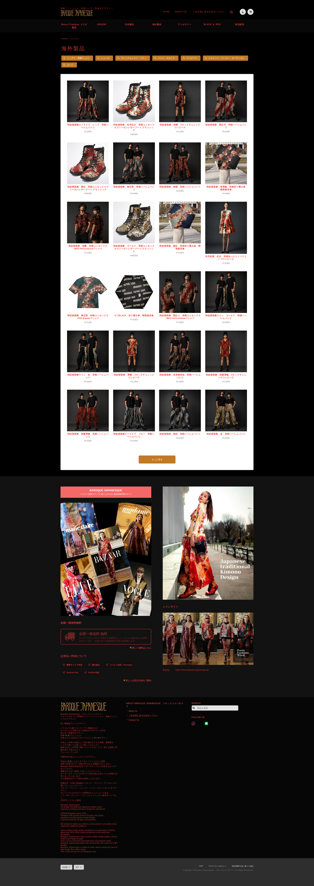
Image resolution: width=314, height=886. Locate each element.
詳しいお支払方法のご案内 (138, 680)
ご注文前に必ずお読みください (209, 11)
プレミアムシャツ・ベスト (133, 58)
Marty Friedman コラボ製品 (74, 26)
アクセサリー (185, 24)
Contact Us (134, 720)
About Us (181, 11)
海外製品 (157, 24)
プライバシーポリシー (217, 866)
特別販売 (239, 24)
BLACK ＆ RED (212, 24)
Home (166, 11)
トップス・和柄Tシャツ (78, 58)
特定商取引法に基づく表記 (242, 866)
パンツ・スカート (166, 58)
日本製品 (129, 24)
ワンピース (191, 58)
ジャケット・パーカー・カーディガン (226, 58)
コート (70, 65)
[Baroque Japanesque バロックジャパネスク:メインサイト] (208, 639)
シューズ (105, 58)
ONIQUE (101, 24)
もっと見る (157, 459)
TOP (201, 866)
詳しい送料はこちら (141, 648)
